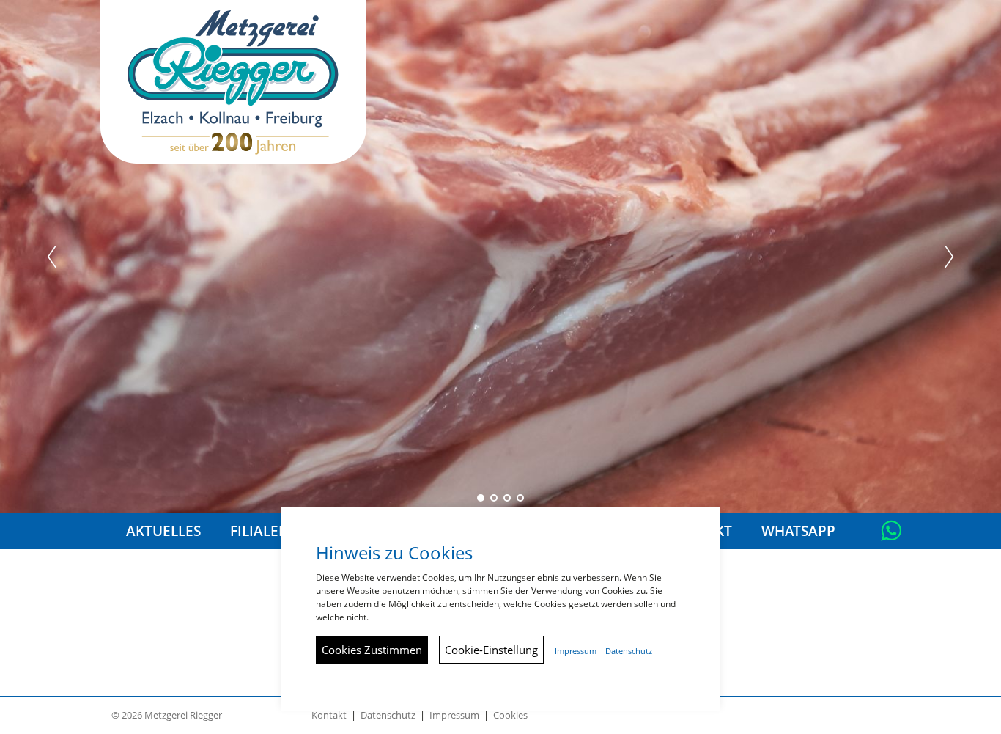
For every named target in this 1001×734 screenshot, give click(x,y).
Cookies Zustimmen (372, 649)
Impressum (454, 715)
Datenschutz (388, 715)
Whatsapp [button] (798, 530)
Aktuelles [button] (163, 530)
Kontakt (329, 715)
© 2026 (166, 715)
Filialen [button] (259, 530)
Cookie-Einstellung (491, 649)
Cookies (510, 715)
